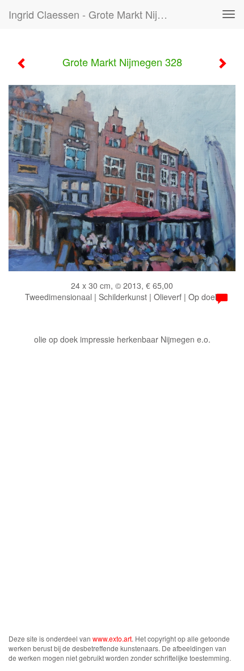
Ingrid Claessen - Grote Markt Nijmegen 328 (93, 14)
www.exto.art (112, 638)
